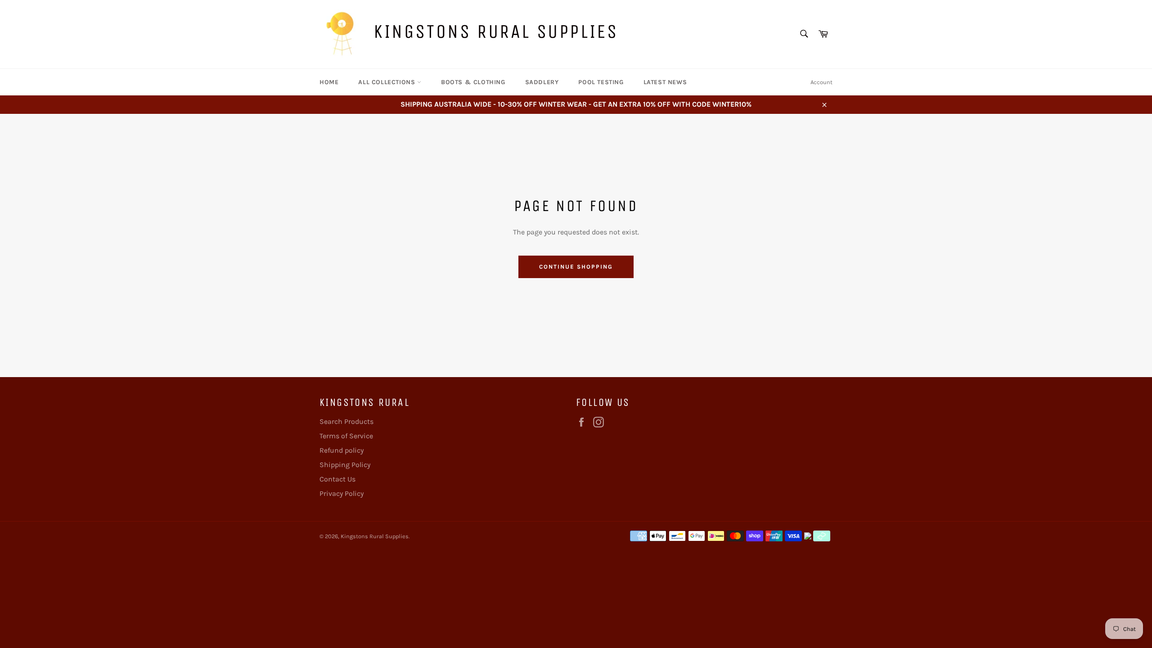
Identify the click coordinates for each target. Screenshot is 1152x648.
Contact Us (338, 479)
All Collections (387, 82)
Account (821, 82)
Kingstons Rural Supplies (496, 31)
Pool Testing (600, 82)
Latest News (665, 82)
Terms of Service (346, 436)
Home (329, 82)
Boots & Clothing (473, 82)
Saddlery (542, 82)
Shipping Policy (345, 464)
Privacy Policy (342, 493)
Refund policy (342, 450)
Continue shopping (575, 266)
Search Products (347, 421)
